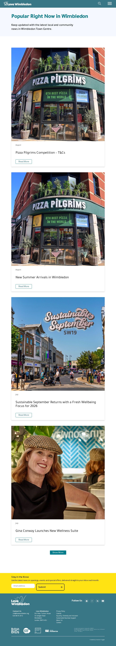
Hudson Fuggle (100, 639)
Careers (58, 622)
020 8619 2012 (18, 616)
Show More (58, 552)
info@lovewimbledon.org (21, 613)
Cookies (58, 613)
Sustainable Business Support (66, 618)
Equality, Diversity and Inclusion (67, 616)
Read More (23, 161)
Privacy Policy (60, 611)
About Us (59, 620)
